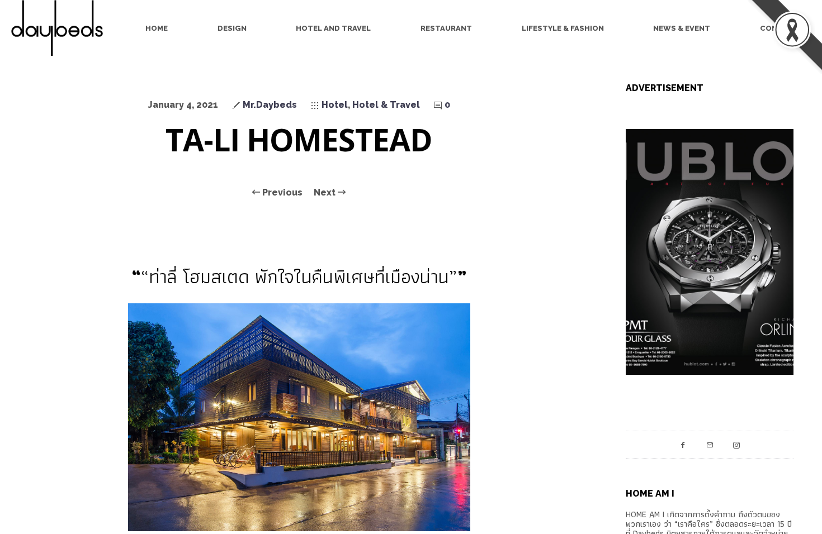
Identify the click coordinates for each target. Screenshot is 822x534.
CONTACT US (785, 28)
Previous (281, 192)
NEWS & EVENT (681, 28)
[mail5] (709, 445)
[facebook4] (682, 445)
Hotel (335, 104)
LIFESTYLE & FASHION (563, 28)
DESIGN (232, 28)
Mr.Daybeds (270, 104)
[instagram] (736, 445)
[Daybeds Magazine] (61, 28)
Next (326, 192)
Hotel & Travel (386, 104)
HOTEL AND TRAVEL (333, 28)
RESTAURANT (446, 28)
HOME (156, 28)
